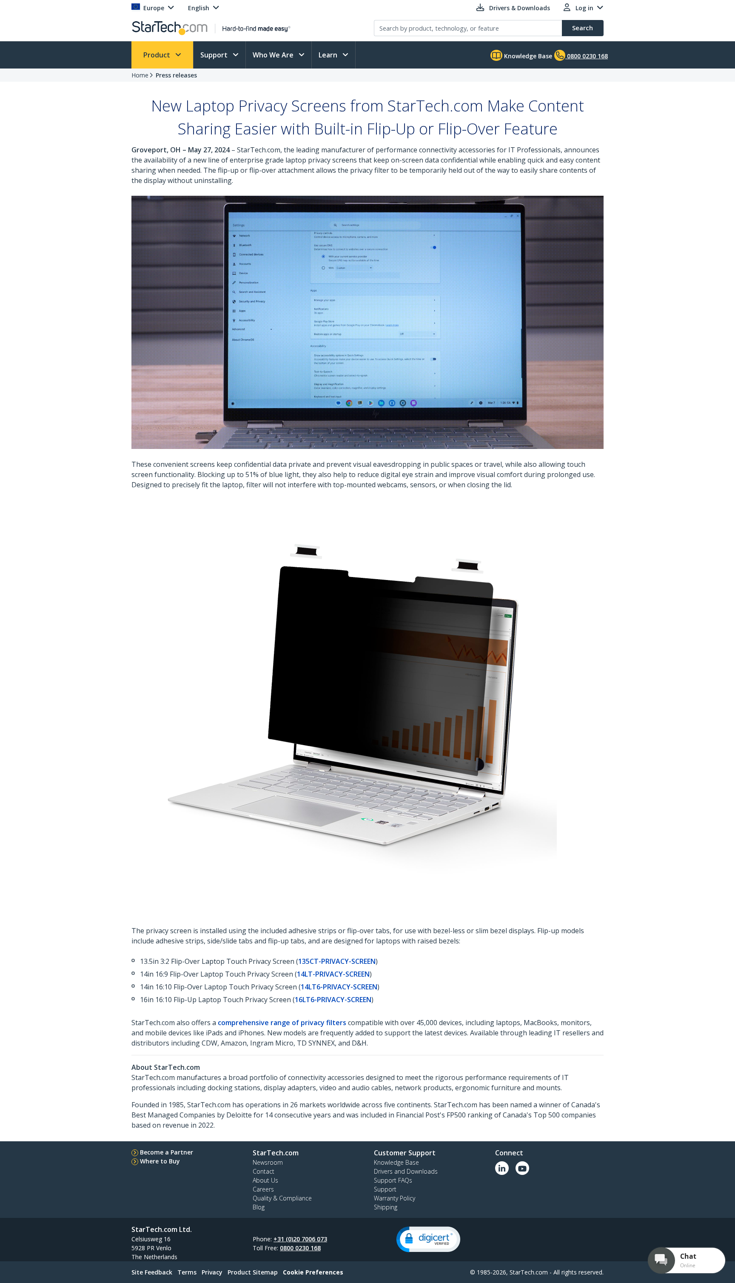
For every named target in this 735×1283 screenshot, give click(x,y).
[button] (428, 1239)
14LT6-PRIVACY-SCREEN (339, 987)
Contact (263, 1171)
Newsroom (268, 1162)
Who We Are (274, 55)
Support (214, 55)
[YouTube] (522, 1168)
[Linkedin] (502, 1168)
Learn (329, 55)
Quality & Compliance (282, 1198)
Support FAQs (393, 1180)
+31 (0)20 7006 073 (300, 1239)
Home (139, 75)
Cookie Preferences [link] (313, 1272)
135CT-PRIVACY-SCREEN (337, 961)
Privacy (212, 1272)
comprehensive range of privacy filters (282, 1022)
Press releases (176, 75)
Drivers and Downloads (406, 1171)
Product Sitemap (253, 1272)
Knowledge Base (527, 56)
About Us (265, 1180)
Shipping (385, 1207)
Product (157, 55)
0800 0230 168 (300, 1248)
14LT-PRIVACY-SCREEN (333, 974)
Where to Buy (160, 1161)
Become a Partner (166, 1152)
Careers (263, 1189)
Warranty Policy (394, 1198)
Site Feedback (151, 1272)
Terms (187, 1272)
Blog (259, 1207)
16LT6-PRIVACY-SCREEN (333, 999)
